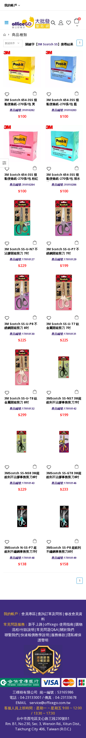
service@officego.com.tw (50, 702)
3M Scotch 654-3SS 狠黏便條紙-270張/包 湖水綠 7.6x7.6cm (63, 178)
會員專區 (28, 613)
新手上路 (35, 624)
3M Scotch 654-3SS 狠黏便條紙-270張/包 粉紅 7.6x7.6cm (21, 178)
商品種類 (19, 34)
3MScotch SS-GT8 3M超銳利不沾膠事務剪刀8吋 (63, 475)
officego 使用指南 (59, 624)
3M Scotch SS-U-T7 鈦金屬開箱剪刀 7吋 (62, 326)
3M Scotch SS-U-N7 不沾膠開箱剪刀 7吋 (21, 251)
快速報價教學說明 (35, 634)
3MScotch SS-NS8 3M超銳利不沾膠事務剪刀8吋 (21, 475)
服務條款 (58, 634)
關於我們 (67, 629)
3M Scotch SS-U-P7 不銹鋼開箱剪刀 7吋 (62, 251)
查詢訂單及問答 (50, 613)
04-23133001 (30, 697)
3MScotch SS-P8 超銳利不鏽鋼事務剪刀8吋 (63, 550)
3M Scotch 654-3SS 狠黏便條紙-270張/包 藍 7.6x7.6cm (62, 104)
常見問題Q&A (47, 629)
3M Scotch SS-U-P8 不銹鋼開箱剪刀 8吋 (20, 326)
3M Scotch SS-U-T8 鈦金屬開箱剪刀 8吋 (20, 400)
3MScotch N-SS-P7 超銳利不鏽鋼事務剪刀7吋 (20, 550)
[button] (53, 23)
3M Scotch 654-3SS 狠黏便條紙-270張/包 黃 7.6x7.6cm (20, 104)
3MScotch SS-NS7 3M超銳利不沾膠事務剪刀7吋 (63, 400)
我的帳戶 (10, 5)
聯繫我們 (12, 634)
